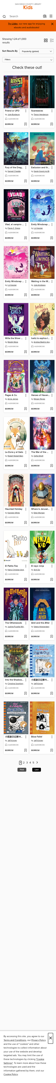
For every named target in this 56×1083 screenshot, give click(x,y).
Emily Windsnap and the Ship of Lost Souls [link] (40, 224)
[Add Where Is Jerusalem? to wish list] (51, 523)
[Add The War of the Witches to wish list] (51, 466)
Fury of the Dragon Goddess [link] (14, 167)
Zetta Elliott (38, 456)
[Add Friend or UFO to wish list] (25, 124)
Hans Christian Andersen (16, 570)
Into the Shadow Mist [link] (14, 680)
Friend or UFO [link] (12, 111)
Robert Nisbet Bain (15, 456)
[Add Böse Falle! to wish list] (51, 750)
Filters (7, 59)
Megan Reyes (39, 399)
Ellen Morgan (39, 513)
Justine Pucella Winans (16, 627)
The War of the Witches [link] (40, 452)
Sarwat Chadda (14, 171)
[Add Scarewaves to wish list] (51, 124)
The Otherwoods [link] (13, 623)
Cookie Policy (11, 1074)
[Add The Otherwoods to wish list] (25, 637)
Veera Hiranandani (41, 627)
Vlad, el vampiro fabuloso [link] (14, 224)
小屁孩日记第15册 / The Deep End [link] (40, 680)
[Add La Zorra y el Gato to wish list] (25, 466)
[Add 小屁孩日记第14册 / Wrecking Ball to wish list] (25, 750)
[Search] (4, 16)
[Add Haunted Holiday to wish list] (25, 523)
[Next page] (37, 763)
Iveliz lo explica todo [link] (40, 338)
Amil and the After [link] (40, 623)
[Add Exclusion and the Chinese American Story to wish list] (51, 181)
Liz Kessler (38, 228)
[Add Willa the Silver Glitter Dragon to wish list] (25, 352)
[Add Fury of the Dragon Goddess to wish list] (25, 181)
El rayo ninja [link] (37, 566)
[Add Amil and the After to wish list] (51, 637)
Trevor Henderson (41, 114)
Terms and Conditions (15, 1040)
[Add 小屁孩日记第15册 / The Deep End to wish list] (51, 694)
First (22, 769)
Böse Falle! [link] (36, 737)
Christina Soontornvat (16, 683)
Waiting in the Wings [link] (40, 281)
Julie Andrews (40, 285)
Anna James (13, 399)
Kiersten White (14, 513)
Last (37, 769)
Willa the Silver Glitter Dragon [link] (14, 338)
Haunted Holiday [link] (13, 509)
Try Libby (13, 23)
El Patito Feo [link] (11, 566)
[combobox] (22, 16)
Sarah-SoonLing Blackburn (42, 171)
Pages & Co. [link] (11, 395)
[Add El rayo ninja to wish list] (51, 580)
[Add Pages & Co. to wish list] (25, 409)
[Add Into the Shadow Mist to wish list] (25, 694)
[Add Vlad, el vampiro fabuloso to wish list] (25, 238)
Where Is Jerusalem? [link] (40, 509)
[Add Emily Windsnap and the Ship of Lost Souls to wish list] (51, 238)
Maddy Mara (13, 342)
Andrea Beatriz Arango (42, 342)
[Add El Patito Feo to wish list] (25, 580)
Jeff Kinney (38, 683)
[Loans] (45, 16)
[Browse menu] (51, 16)
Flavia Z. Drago (14, 228)
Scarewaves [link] (37, 111)
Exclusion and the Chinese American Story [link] (40, 167)
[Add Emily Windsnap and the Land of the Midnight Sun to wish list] (25, 295)
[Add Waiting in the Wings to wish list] (51, 295)
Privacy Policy (38, 1040)
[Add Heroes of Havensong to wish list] (51, 409)
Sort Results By (10, 51)
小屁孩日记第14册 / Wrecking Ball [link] (14, 737)
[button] (46, 41)
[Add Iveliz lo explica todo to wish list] (51, 352)
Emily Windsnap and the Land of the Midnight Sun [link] (14, 281)
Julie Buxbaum (14, 114)
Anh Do (37, 570)
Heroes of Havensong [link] (40, 395)
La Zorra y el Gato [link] (14, 452)
